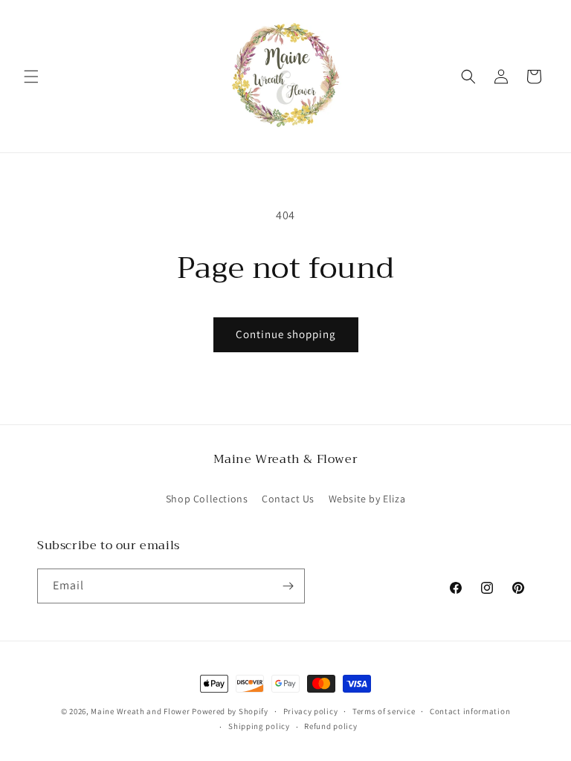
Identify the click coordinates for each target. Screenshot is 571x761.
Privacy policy (310, 711)
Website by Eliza (367, 498)
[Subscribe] (287, 586)
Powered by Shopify (230, 711)
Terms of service (383, 711)
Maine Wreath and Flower (140, 711)
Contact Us (288, 498)
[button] (31, 76)
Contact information (470, 711)
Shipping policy (259, 726)
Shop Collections (207, 498)
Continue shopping (286, 334)
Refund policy (330, 726)
